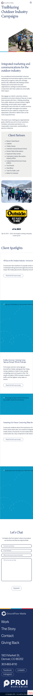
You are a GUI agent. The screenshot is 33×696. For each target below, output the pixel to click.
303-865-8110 (9, 664)
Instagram (7, 674)
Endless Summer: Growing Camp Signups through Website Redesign (14, 361)
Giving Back (10, 643)
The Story (8, 629)
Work (5, 622)
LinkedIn (21, 670)
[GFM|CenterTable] (7, 3)
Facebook (7, 670)
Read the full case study (13, 275)
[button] (31, 2)
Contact (7, 636)
